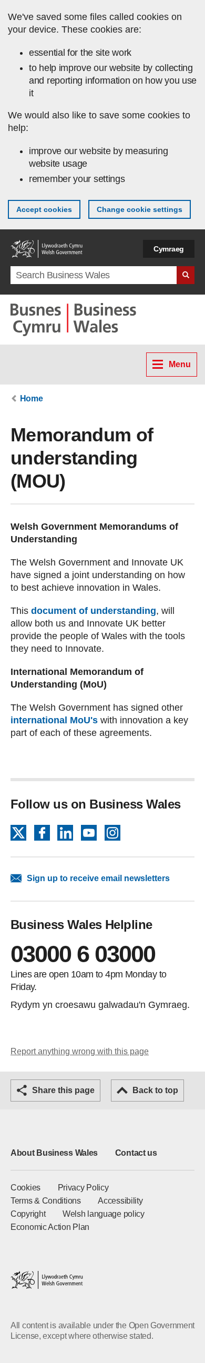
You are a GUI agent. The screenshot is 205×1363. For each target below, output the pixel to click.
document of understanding (93, 610)
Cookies (25, 1187)
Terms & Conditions (46, 1200)
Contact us (136, 1152)
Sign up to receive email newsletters (98, 878)
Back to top (155, 1090)
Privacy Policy (83, 1187)
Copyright (28, 1213)
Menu (180, 364)
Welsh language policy (104, 1213)
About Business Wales (54, 1152)
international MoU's (54, 720)
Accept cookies (44, 209)
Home (31, 398)
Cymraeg (168, 249)
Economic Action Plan (50, 1227)
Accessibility (120, 1200)
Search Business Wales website (185, 275)
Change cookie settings (139, 209)
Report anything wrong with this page (80, 1051)
